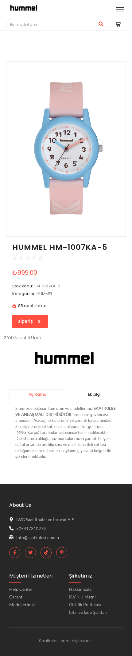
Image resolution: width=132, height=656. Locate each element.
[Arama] (101, 24)
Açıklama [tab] (38, 394)
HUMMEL (44, 294)
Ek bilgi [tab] (94, 394)
